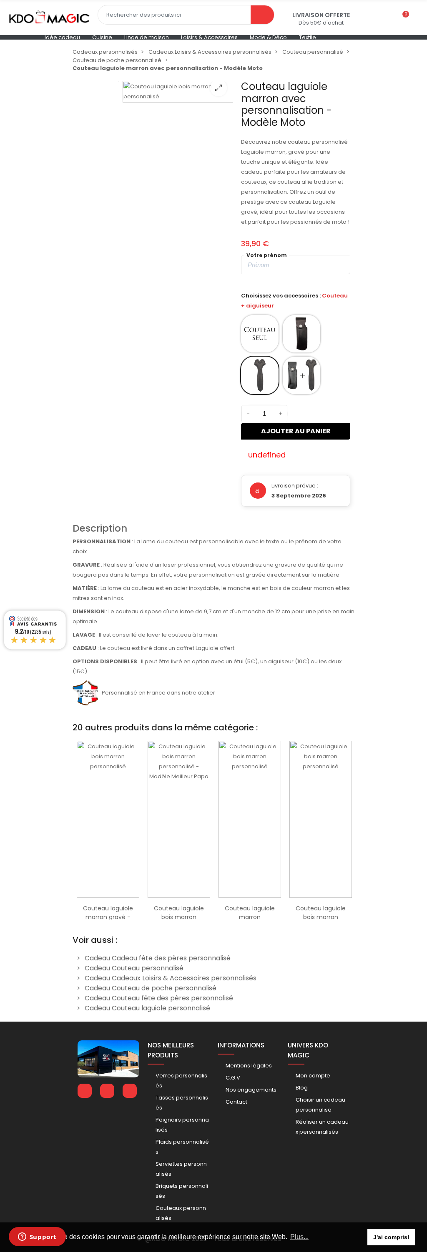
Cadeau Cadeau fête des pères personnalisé (158, 958)
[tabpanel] (108, 828)
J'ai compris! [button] (391, 1237)
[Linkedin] (107, 1091)
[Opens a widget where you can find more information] (37, 1237)
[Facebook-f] (85, 1091)
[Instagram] (130, 1091)
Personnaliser (108, 893)
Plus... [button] (299, 1236)
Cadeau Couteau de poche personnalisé (150, 988)
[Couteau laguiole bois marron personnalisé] (178, 136)
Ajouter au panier (296, 431)
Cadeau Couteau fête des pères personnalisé (159, 998)
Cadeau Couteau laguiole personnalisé (147, 1008)
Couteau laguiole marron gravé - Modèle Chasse (108, 917)
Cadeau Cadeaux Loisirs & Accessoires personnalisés (170, 978)
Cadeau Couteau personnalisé (134, 968)
